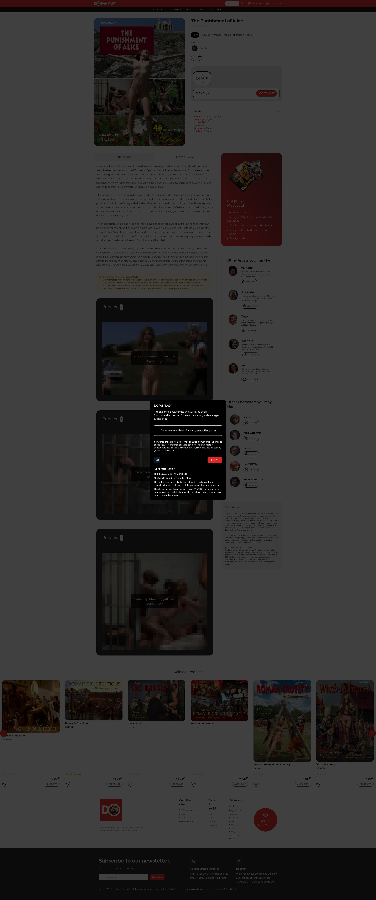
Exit (157, 460)
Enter (214, 460)
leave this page (206, 430)
